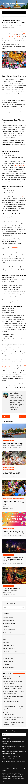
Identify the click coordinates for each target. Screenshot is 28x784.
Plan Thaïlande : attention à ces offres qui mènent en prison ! (13, 677)
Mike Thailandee (6, 25)
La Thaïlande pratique (8, 658)
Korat (23, 196)
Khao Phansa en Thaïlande (16, 37)
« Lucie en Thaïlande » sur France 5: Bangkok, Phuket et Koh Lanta (12, 702)
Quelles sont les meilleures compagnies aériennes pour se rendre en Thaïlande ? (13, 687)
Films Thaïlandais (7, 636)
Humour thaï (6, 642)
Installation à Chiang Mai (9, 648)
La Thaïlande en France (8, 469)
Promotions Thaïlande (8, 661)
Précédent (6, 416)
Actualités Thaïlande (8, 498)
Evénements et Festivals (8, 27)
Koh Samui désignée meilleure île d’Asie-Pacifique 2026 (13, 697)
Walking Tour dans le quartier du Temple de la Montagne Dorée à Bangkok (14, 692)
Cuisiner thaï (6, 626)
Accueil (3, 773)
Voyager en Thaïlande (8, 667)
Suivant (22, 416)
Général (5, 639)
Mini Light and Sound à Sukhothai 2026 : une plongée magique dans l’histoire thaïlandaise (13, 559)
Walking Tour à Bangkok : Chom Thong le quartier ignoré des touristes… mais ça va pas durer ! (14, 708)
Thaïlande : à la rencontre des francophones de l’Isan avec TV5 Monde (13, 723)
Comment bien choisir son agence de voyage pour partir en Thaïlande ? (14, 713)
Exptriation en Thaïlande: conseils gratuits (13, 633)
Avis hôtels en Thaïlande (9, 623)
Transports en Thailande (19, 774)
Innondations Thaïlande (8, 645)
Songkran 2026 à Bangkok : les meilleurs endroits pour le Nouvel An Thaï (14, 502)
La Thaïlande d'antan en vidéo (10, 651)
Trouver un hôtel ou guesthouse (13, 773)
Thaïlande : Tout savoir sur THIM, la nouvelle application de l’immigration (13, 718)
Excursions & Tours (6, 776)
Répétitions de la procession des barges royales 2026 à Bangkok (12, 682)
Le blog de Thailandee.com (14, 4)
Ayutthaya (14, 247)
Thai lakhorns (6, 664)
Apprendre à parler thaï (8, 620)
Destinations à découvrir (7, 774)
